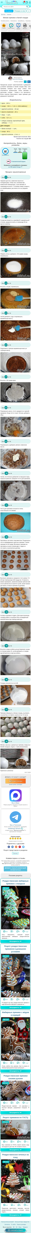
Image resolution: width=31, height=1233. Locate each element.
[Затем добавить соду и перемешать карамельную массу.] (15, 330)
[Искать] (27, 7)
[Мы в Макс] (15, 795)
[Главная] (11, 2)
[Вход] (29, 2)
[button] (25, 28)
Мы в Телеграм (15, 825)
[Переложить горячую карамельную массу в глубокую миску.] (15, 362)
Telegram (25, 1227)
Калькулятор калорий (7, 1222)
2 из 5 (13, 838)
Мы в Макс (15, 803)
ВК (14, 1227)
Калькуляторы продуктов (22, 1222)
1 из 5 (10, 838)
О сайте (13, 1224)
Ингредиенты (13, 20)
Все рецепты (8, 11)
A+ (29, 82)
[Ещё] (28, 11)
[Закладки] (26, 2)
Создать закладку (17, 781)
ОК (16, 1227)
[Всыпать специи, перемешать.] (15, 298)
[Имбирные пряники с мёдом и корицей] (15, 1039)
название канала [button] (14, 828)
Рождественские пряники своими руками (16, 1077)
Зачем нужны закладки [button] (15, 784)
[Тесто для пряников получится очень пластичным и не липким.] (15, 522)
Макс (20, 1227)
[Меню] (1, 2)
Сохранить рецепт (16, 1230)
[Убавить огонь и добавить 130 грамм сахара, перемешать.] (15, 268)
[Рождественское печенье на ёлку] (15, 1181)
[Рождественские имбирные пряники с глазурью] (15, 907)
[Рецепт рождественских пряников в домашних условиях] (15, 975)
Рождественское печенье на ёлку (15, 1156)
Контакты (7, 1224)
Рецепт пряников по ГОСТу (15, 1117)
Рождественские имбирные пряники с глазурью (15, 882)
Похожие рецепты (5, 20)
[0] (19, 27)
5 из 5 (20, 838)
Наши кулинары (21, 1224)
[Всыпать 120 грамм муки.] (15, 392)
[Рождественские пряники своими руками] (15, 1090)
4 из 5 (18, 838)
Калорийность (21, 20)
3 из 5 (15, 838)
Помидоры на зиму (20, 11)
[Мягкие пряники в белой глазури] (15, 53)
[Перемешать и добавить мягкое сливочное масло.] (15, 459)
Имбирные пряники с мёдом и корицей (15, 1013)
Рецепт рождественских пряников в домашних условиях (15, 949)
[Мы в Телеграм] (15, 817)
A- (25, 81)
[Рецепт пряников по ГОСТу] (15, 1129)
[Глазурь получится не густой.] (15, 695)
